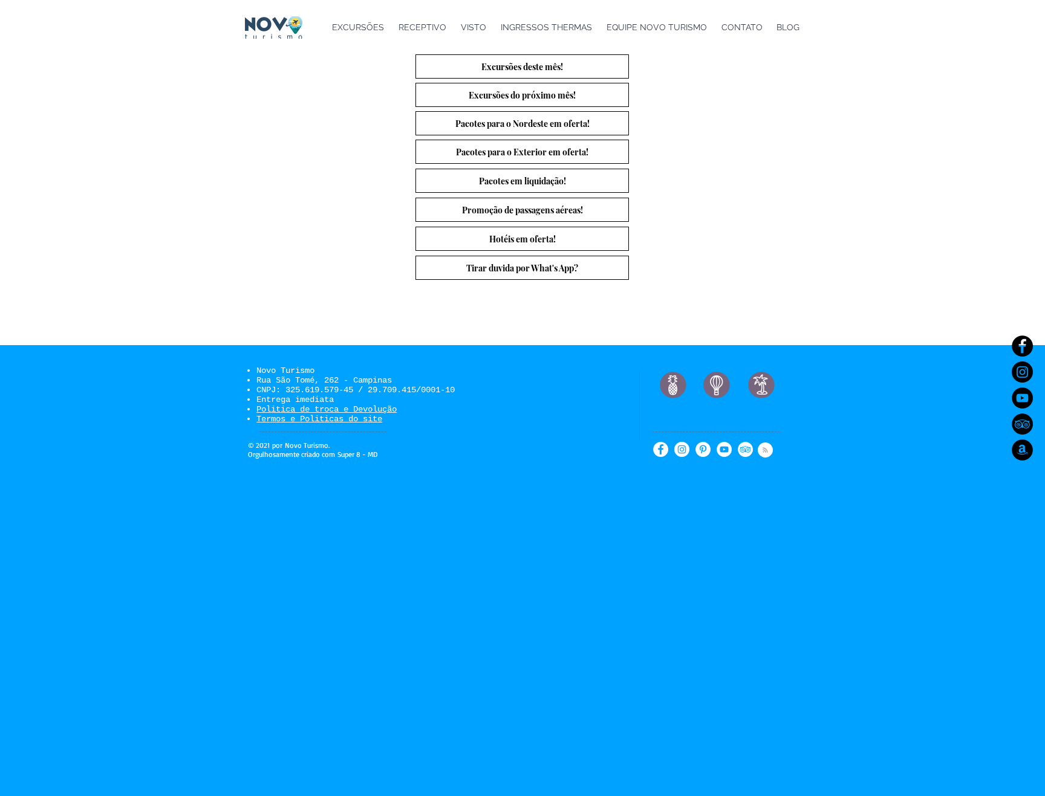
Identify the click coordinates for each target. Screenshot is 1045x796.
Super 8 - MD (357, 454)
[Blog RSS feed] (765, 450)
